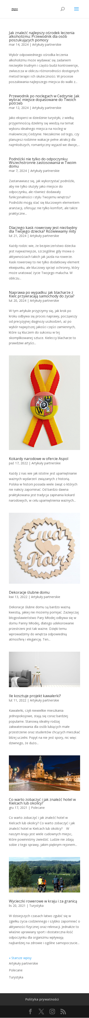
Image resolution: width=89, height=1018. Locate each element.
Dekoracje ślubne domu (29, 592)
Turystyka (36, 905)
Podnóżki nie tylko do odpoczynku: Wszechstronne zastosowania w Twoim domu (42, 162)
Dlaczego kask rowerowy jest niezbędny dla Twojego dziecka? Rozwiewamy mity (43, 229)
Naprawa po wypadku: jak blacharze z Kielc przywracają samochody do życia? (41, 294)
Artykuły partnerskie (46, 44)
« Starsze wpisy (20, 958)
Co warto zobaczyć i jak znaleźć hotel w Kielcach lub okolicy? (42, 801)
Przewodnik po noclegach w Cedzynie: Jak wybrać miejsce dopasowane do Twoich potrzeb (44, 99)
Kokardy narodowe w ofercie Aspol (38, 458)
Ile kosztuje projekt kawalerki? (35, 695)
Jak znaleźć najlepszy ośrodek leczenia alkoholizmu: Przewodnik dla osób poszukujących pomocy (41, 36)
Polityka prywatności (42, 999)
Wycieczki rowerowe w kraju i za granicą (43, 901)
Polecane (38, 807)
